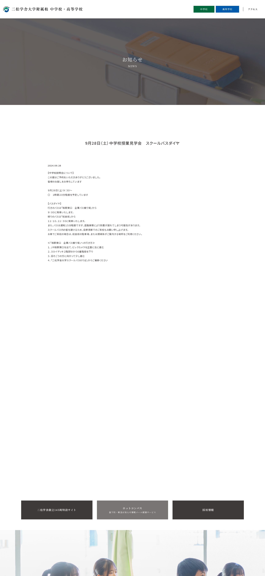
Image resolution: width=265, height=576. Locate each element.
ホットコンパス (132, 510)
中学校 (204, 9)
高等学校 (227, 9)
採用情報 (208, 510)
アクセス (252, 9)
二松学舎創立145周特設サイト (56, 510)
